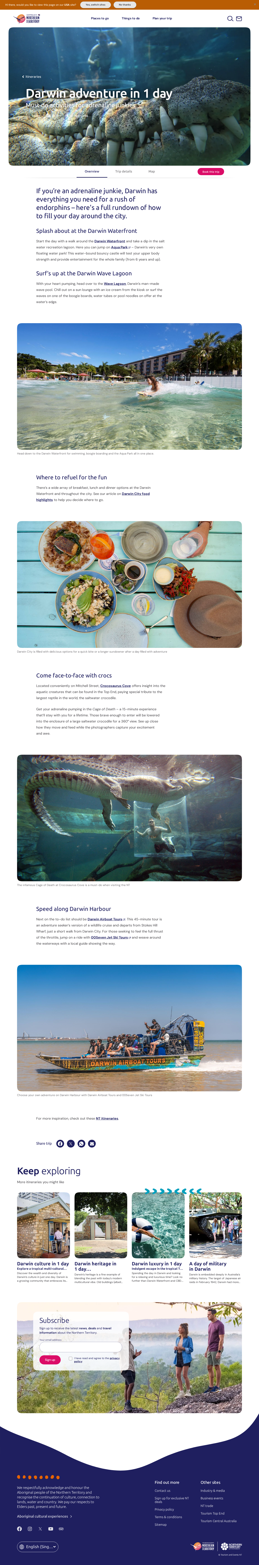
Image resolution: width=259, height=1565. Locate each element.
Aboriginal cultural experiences (43, 1516)
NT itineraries (107, 1118)
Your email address (50, 1339)
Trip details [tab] (123, 171)
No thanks (125, 4)
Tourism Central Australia (219, 1521)
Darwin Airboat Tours (105, 919)
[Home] (26, 18)
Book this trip (210, 171)
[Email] (92, 1144)
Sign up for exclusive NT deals (172, 1500)
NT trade (207, 1506)
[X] (71, 1144)
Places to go (100, 18)
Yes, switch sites (95, 4)
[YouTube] (50, 1528)
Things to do (131, 18)
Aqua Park (119, 247)
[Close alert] (255, 4)
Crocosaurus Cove (115, 686)
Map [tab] (151, 171)
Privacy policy (164, 1509)
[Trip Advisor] (61, 1528)
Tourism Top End (212, 1513)
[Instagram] (29, 1528)
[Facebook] (60, 1144)
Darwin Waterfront (109, 241)
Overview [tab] (92, 171)
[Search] (230, 18)
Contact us (162, 1491)
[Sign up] (239, 18)
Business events (212, 1498)
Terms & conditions (168, 1517)
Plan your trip (162, 18)
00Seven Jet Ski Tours (109, 937)
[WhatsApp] (81, 1144)
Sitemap (161, 1524)
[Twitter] (40, 1528)
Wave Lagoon (115, 283)
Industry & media (213, 1491)
